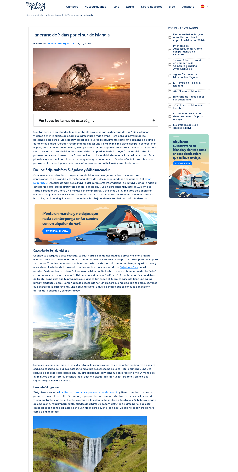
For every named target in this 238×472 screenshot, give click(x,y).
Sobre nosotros (151, 6)
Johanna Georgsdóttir (60, 43)
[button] (205, 6)
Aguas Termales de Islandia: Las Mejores (185, 76)
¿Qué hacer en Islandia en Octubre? (188, 106)
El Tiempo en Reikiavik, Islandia (187, 84)
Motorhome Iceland (35, 6)
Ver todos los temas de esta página (66, 120)
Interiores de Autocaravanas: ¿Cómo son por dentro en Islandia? (187, 50)
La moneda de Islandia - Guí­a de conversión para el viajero (188, 116)
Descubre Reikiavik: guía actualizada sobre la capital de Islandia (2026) (189, 37)
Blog (172, 6)
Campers (72, 6)
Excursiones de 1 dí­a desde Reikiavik (185, 126)
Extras (130, 6)
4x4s (116, 6)
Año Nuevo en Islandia (187, 91)
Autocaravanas (95, 6)
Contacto (187, 6)
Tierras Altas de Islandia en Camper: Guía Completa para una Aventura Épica (188, 64)
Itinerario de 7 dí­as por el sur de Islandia (188, 98)
